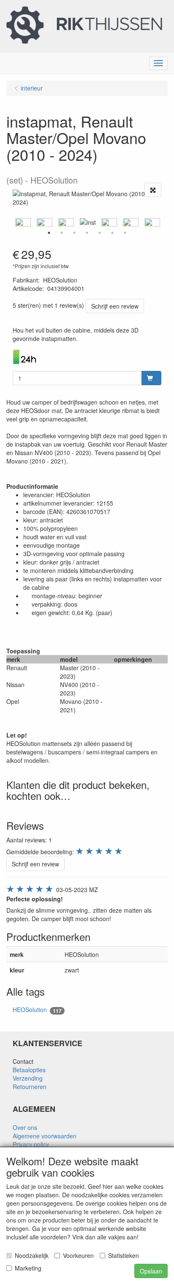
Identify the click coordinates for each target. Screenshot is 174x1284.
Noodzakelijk (32, 1255)
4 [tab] (87, 233)
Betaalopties (29, 1070)
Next (163, 222)
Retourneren (29, 1086)
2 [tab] (61, 233)
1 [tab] (49, 233)
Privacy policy (31, 1144)
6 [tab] (112, 233)
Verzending (28, 1078)
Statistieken (123, 1255)
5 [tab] (99, 233)
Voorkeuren (78, 1255)
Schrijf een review (115, 306)
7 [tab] (125, 233)
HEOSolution (37, 1009)
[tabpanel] (87, 222)
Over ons (25, 1127)
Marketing (28, 1268)
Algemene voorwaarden (44, 1136)
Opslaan (151, 1271)
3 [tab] (74, 233)
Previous (10, 222)
